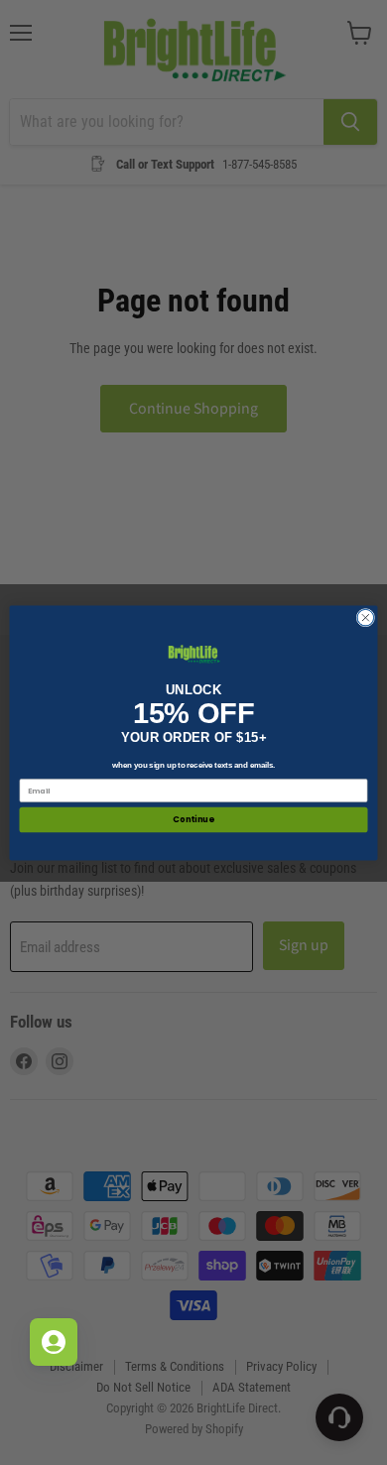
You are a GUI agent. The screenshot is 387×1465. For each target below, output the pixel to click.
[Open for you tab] (53, 1342)
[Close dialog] (365, 617)
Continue (193, 819)
